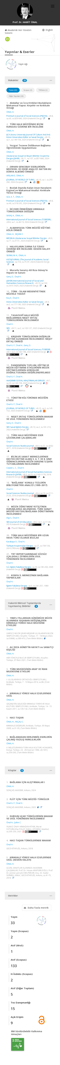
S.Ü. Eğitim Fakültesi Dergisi (18, 567)
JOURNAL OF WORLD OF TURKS (20, 179)
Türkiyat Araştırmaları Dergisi (19, 545)
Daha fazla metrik (38, 907)
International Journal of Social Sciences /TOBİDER (28, 349)
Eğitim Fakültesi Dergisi (16, 585)
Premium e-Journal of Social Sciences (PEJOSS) (26, 116)
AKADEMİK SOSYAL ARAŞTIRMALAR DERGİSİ (25, 380)
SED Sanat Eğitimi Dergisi (17, 427)
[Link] (45, 118)
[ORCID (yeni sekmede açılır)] (7, 39)
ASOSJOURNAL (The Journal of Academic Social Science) (27, 260)
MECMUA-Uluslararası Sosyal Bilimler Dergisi (26, 238)
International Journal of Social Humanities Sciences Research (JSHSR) (29, 473)
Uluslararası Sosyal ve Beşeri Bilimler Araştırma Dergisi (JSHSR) (27, 157)
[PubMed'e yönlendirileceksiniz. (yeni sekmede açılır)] (34, 182)
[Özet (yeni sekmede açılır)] (48, 352)
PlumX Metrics (18, 308)
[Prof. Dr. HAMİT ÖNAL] (25, 11)
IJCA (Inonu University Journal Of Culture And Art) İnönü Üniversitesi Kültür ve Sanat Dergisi (28, 136)
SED (8, 328)
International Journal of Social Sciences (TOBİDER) (28, 219)
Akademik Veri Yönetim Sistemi (18, 31)
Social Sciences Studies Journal (20, 445)
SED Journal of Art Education (19, 522)
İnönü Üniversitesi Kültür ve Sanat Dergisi (24, 302)
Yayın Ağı (23, 64)
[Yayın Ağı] (41, 920)
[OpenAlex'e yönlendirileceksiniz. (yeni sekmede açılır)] (49, 118)
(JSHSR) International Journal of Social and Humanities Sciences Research (25, 282)
